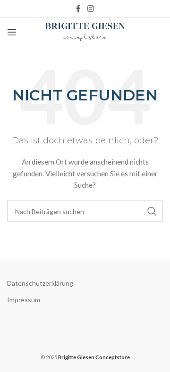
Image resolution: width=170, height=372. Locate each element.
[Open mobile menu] (11, 32)
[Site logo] (85, 31)
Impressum (23, 300)
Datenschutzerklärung (40, 283)
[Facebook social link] (78, 8)
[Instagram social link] (90, 8)
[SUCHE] (152, 211)
